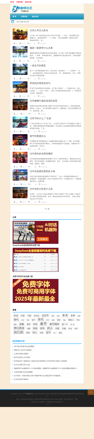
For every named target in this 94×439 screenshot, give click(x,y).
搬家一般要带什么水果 (41, 47)
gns (17, 184)
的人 (50, 328)
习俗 (29, 315)
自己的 (18, 332)
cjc (17, 149)
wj (16, 43)
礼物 (64, 328)
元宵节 (45, 315)
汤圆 (28, 328)
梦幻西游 (19, 328)
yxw (17, 114)
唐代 (16, 319)
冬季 (73, 315)
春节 (43, 323)
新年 (28, 324)
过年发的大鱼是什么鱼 (41, 188)
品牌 (79, 316)
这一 (55, 333)
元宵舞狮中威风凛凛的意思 (43, 100)
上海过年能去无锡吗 (21, 353)
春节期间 (54, 324)
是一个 (65, 324)
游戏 (35, 328)
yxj (17, 132)
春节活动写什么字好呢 (22, 357)
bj (16, 61)
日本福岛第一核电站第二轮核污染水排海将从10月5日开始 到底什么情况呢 (40, 361)
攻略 (21, 324)
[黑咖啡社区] (22, 4)
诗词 (41, 332)
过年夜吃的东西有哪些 (41, 153)
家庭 (53, 320)
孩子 (33, 320)
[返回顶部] (90, 392)
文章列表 (19, 2)
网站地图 (62, 394)
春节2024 (44, 167)
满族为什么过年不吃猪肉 (23, 350)
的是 (57, 328)
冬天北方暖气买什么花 (22, 364)
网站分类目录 (45, 394)
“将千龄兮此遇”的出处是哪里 (24, 346)
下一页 (47, 209)
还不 (48, 332)
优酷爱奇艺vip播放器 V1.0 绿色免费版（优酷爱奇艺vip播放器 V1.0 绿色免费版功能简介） (46, 368)
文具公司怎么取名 (39, 30)
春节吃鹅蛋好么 (38, 135)
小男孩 (47, 404)
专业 (16, 315)
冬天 (65, 315)
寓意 (58, 320)
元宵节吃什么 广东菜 (40, 118)
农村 (58, 316)
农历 (52, 316)
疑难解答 (69, 394)
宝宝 (47, 320)
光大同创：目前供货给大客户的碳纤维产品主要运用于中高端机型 (37, 375)
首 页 (12, 2)
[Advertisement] (47, 423)
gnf (17, 202)
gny (17, 167)
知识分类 (28, 2)
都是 (60, 333)
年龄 (64, 320)
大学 (22, 320)
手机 (78, 320)
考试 (76, 328)
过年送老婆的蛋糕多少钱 (42, 171)
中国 (23, 315)
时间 (35, 324)
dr (16, 96)
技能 (15, 324)
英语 (28, 332)
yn (17, 79)
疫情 (42, 328)
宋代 (41, 319)
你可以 (36, 315)
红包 (70, 328)
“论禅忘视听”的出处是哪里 (23, 372)
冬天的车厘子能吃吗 (21, 379)
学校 (28, 320)
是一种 (72, 324)
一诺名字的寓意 (38, 65)
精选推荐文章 (54, 394)
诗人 (35, 332)
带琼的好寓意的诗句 (40, 83)
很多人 (71, 319)
